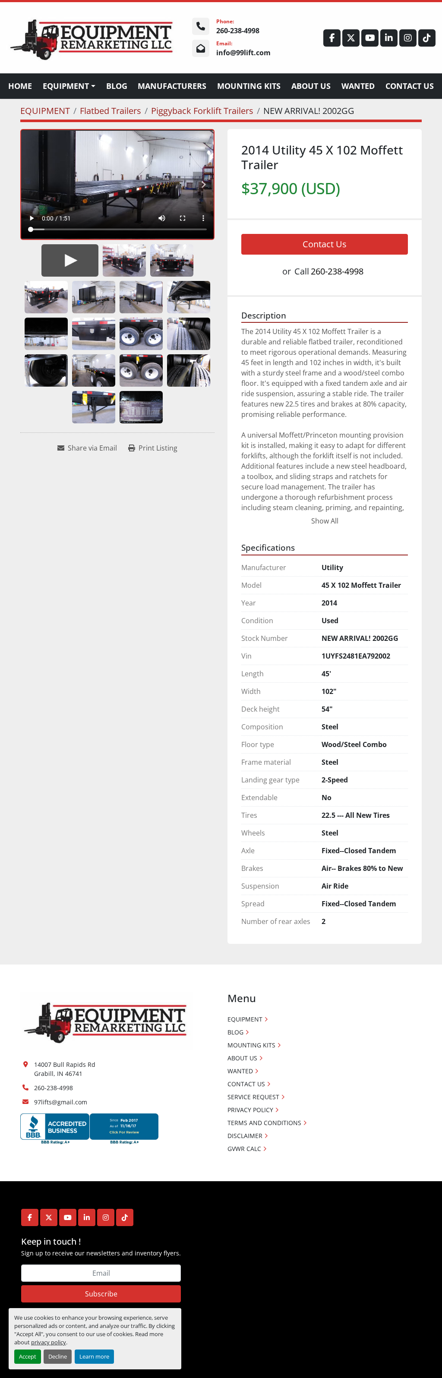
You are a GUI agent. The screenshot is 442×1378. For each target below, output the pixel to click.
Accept (27, 1356)
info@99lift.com (243, 52)
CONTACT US (409, 86)
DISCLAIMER (244, 1136)
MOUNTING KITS (249, 86)
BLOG (116, 86)
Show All (324, 521)
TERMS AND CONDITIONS (264, 1123)
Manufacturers (172, 86)
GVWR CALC (244, 1149)
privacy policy (48, 1342)
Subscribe (101, 1294)
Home (20, 86)
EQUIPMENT (66, 86)
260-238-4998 (237, 30)
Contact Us (325, 244)
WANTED (358, 86)
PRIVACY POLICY (250, 1110)
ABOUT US (311, 86)
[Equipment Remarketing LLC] (106, 1020)
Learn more (94, 1356)
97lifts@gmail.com (60, 1102)
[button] (69, 86)
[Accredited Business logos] (89, 1128)
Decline (57, 1356)
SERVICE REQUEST (253, 1097)
